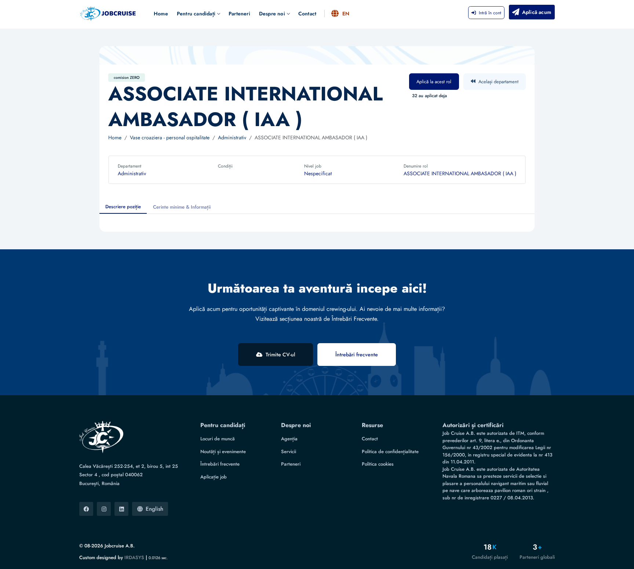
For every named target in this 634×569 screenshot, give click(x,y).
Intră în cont (490, 13)
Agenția (289, 438)
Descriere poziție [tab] (123, 206)
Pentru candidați (196, 13)
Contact (307, 13)
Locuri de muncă (217, 438)
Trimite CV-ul (280, 354)
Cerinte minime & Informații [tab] (182, 206)
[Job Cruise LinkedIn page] (121, 509)
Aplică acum (536, 12)
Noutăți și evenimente (223, 451)
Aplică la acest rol (433, 81)
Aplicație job (213, 476)
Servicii (288, 451)
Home (161, 13)
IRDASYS (134, 557)
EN (345, 13)
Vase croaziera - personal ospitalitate (169, 137)
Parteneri (239, 13)
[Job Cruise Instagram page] (104, 509)
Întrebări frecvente (356, 354)
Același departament (498, 81)
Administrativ (232, 137)
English (154, 509)
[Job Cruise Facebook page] (86, 509)
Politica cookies (378, 463)
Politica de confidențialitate (390, 451)
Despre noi (272, 13)
